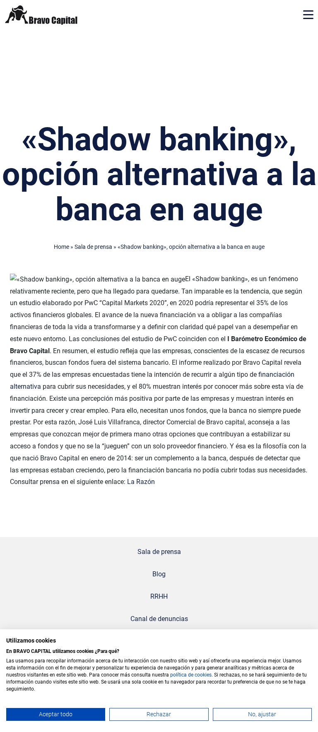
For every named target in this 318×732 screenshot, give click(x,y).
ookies (204, 675)
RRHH (159, 596)
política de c (183, 675)
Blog (159, 574)
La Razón (141, 482)
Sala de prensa (93, 246)
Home (61, 246)
